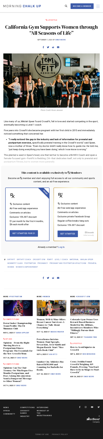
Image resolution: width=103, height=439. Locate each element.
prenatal (92, 263)
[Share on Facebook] (43, 47)
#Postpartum (15, 297)
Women (11, 267)
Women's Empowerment (27, 267)
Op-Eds (8, 339)
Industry (25, 416)
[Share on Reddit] (53, 47)
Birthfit (11, 259)
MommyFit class (15, 263)
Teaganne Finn (90, 337)
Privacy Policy (60, 434)
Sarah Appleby (22, 333)
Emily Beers (60, 40)
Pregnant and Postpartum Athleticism (68, 263)
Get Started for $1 (23, 233)
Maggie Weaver (57, 332)
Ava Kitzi (53, 354)
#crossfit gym (83, 297)
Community (9, 414)
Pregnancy (43, 263)
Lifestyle (52, 20)
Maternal (74, 259)
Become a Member (82, 6)
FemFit (50, 259)
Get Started (67, 234)
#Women (46, 297)
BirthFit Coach (24, 259)
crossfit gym (39, 259)
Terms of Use (42, 434)
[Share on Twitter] (48, 47)
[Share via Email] (58, 47)
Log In (61, 247)
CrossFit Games (25, 412)
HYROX (6, 411)
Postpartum (30, 263)
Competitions (12, 319)
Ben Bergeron (89, 354)
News (6, 407)
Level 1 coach (61, 259)
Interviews (42, 407)
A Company (96, 419)
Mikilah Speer (86, 259)
